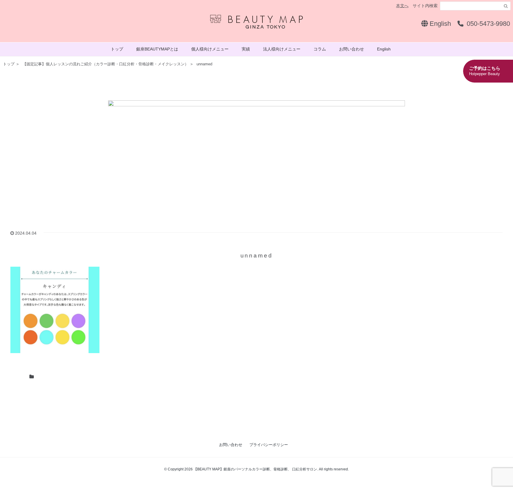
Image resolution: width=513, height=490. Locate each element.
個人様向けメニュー (210, 49)
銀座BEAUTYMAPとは (157, 49)
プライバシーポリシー (268, 444)
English (439, 23)
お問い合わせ (351, 49)
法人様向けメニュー (281, 49)
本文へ (402, 5)
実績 (246, 49)
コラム (320, 49)
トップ (117, 49)
